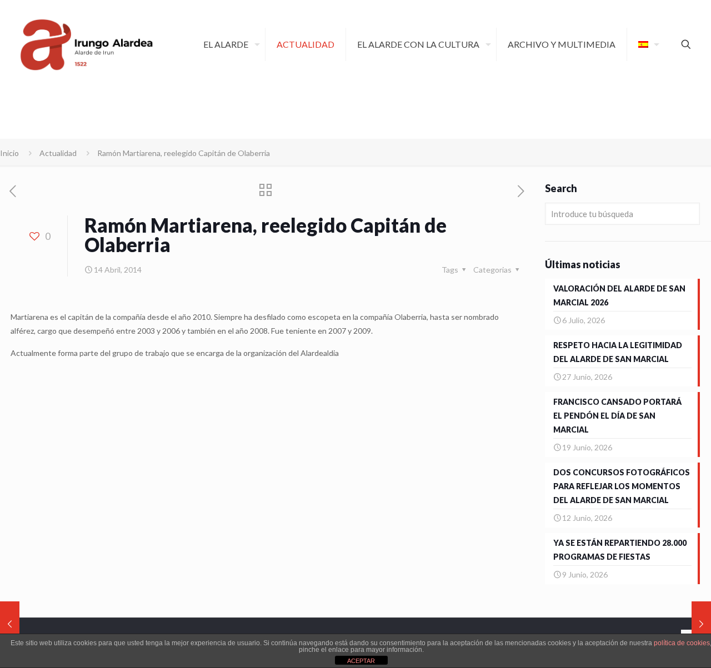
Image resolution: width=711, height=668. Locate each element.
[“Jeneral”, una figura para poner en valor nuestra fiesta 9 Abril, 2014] (9, 623)
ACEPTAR (361, 660)
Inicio (9, 153)
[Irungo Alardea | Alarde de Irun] (87, 44)
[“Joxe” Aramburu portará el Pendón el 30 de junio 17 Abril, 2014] (701, 623)
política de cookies (682, 643)
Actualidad (58, 153)
